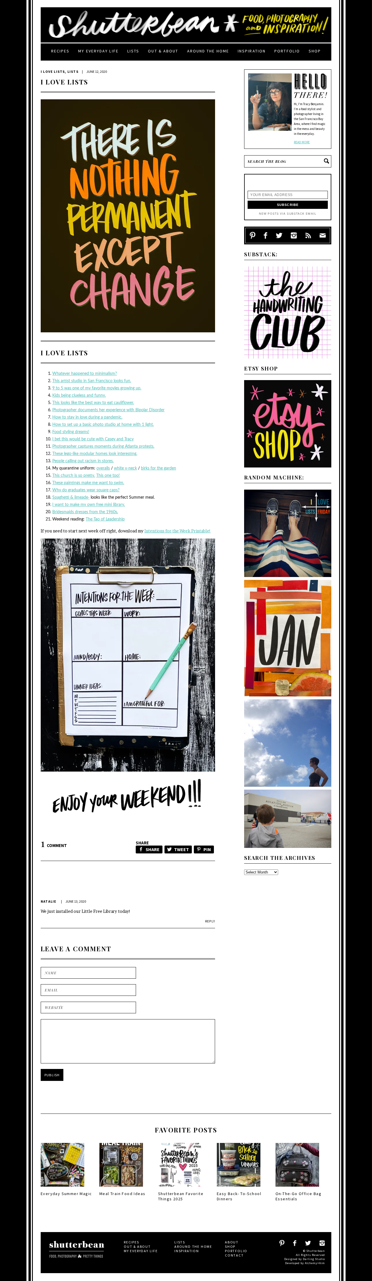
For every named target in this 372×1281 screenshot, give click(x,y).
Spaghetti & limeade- (71, 497)
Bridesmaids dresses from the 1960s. (85, 512)
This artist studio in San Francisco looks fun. (91, 381)
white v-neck (125, 468)
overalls (103, 468)
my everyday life (98, 51)
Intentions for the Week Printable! (177, 530)
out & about (163, 51)
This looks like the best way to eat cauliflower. (93, 403)
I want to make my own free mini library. (88, 505)
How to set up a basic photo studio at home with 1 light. (103, 425)
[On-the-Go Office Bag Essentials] (297, 1188)
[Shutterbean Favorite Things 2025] (180, 1188)
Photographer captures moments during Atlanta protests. (103, 446)
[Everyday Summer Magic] (62, 1188)
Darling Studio (314, 1259)
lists (133, 51)
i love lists (53, 71)
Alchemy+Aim (315, 1263)
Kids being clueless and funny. (79, 396)
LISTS (72, 71)
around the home (208, 51)
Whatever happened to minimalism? (84, 374)
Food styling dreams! (70, 432)
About (232, 1242)
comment (54, 845)
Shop (315, 51)
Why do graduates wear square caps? (85, 490)
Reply (210, 921)
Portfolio (287, 51)
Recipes (60, 51)
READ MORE (302, 142)
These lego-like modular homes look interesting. (94, 454)
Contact (234, 1255)
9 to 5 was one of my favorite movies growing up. (96, 388)
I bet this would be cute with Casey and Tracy (93, 439)
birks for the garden (158, 468)
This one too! (108, 476)
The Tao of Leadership (105, 519)
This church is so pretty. (73, 476)
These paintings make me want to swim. (88, 483)
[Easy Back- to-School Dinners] (238, 1188)
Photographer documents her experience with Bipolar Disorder (108, 410)
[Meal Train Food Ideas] (121, 1188)
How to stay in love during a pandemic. (87, 417)
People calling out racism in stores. (83, 461)
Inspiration (252, 51)
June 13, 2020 (75, 901)
